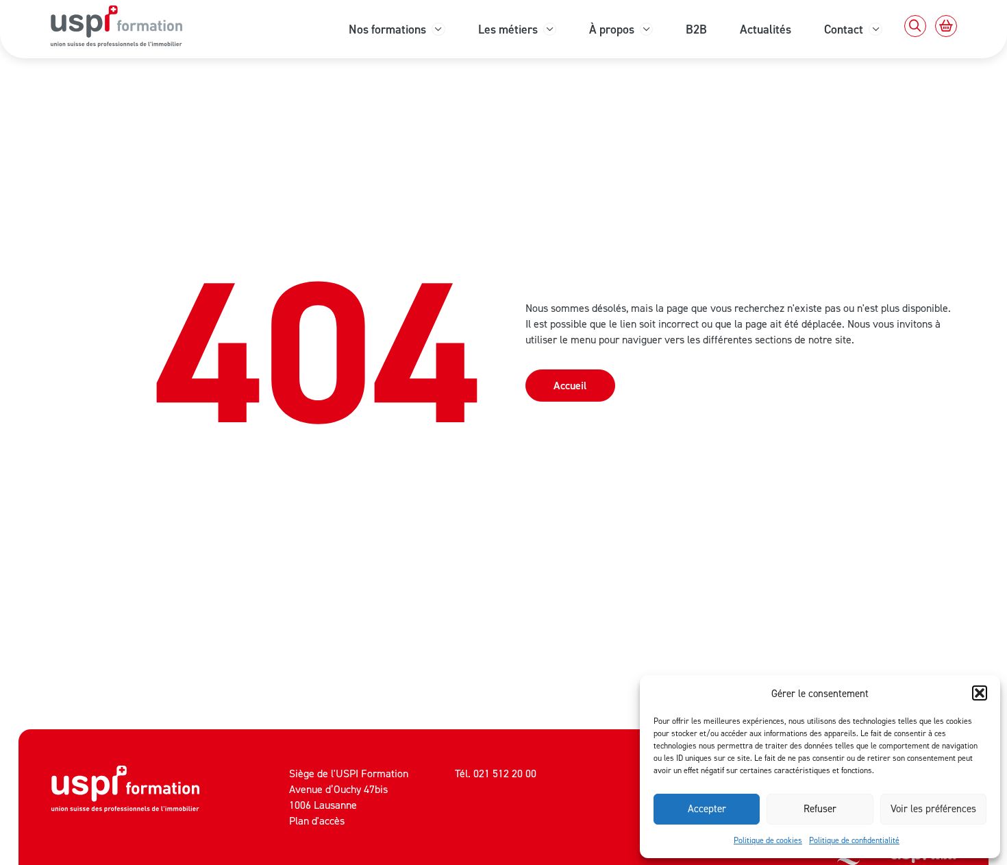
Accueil (570, 385)
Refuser (820, 808)
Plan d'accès (317, 820)
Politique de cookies (768, 840)
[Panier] (946, 26)
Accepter (707, 808)
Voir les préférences (933, 808)
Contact (843, 29)
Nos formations (387, 29)
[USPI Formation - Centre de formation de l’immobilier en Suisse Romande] (125, 797)
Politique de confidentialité (854, 840)
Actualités (765, 29)
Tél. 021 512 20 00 (495, 773)
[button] (979, 693)
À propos (611, 29)
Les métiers (508, 29)
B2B (696, 29)
